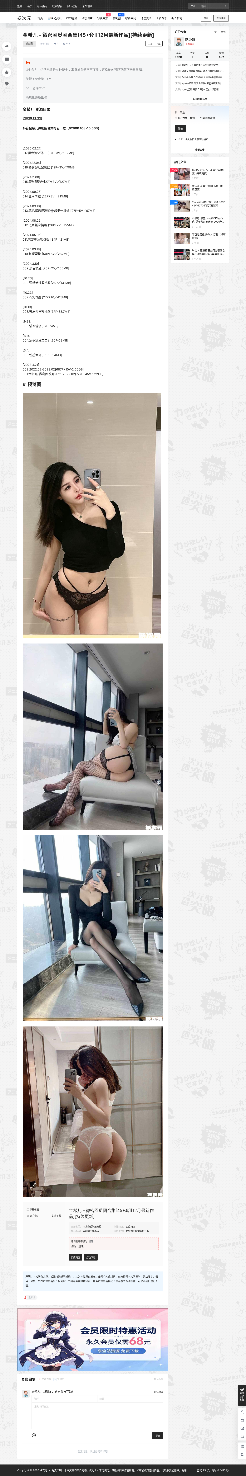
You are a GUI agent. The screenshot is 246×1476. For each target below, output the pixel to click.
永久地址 (87, 6)
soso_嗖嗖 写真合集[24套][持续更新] (197, 89)
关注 (216, 32)
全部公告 (199, 149)
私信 (223, 32)
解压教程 (72, 6)
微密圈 (29, 43)
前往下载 (155, 43)
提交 (157, 1435)
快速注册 (221, 18)
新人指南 (42, 6)
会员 (29, 6)
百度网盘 (75, 1257)
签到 (19, 6)
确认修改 (158, 1391)
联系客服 (57, 6)
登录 (206, 18)
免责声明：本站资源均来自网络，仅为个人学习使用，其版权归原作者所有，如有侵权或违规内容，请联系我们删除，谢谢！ (120, 1470)
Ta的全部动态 (200, 99)
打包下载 (91, 1257)
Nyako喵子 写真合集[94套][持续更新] (198, 83)
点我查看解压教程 (92, 1226)
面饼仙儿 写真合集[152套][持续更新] (197, 65)
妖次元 (43, 1470)
